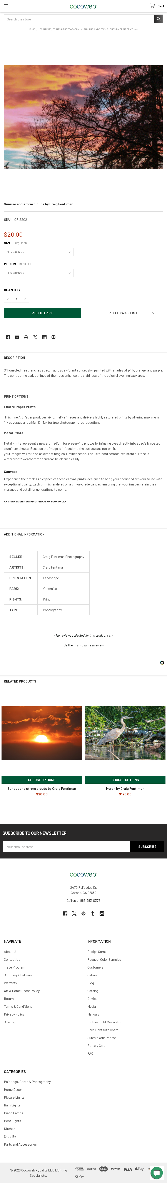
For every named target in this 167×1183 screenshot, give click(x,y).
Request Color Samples (104, 959)
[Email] (17, 337)
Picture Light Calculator (104, 1022)
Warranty (10, 983)
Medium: (18, 264)
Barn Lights (12, 1105)
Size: (15, 243)
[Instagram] (102, 913)
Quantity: (13, 290)
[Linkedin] (44, 337)
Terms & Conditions (18, 1006)
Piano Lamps (13, 1113)
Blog (90, 983)
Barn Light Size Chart (102, 1030)
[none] (83, 117)
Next (162, 749)
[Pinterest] (53, 337)
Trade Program (14, 967)
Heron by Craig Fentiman (125, 788)
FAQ (90, 1053)
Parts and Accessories (20, 1144)
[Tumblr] (93, 913)
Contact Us (12, 959)
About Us (10, 951)
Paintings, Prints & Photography (27, 1081)
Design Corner (97, 951)
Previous (4, 749)
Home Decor (13, 1089)
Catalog (93, 991)
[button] (123, 313)
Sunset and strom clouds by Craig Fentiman (41, 788)
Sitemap (10, 1022)
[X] (35, 337)
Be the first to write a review (83, 645)
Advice (92, 998)
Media (91, 1006)
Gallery (92, 975)
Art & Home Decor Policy (22, 991)
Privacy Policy (14, 1014)
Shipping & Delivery (18, 975)
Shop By (10, 1136)
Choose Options (41, 780)
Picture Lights (14, 1097)
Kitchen (9, 1128)
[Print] (26, 337)
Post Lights (12, 1121)
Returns (9, 998)
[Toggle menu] (6, 6)
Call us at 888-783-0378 (83, 900)
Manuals (93, 1014)
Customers (95, 967)
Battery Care (96, 1045)
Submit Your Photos (102, 1038)
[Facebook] (8, 337)
